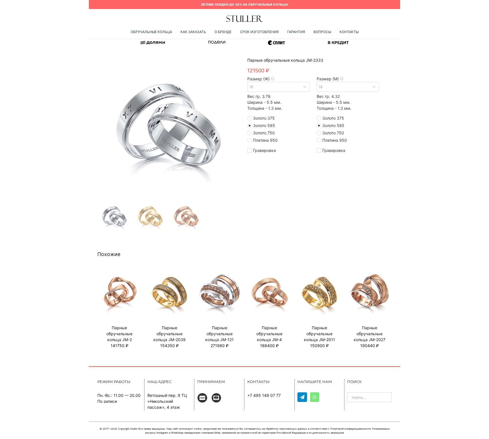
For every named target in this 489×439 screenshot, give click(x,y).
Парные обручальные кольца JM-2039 (169, 333)
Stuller (134, 428)
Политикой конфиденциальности (350, 428)
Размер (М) (328, 78)
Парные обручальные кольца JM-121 (219, 333)
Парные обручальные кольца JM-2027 (369, 333)
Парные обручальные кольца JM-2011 (319, 333)
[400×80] (244, 16)
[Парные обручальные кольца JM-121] (219, 273)
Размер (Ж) (258, 78)
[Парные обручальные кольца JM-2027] (369, 273)
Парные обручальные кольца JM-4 (269, 333)
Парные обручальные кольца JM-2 (119, 333)
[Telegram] (302, 397)
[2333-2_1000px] (168, 127)
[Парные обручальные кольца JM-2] (119, 273)
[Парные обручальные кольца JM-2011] (319, 273)
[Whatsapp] (314, 397)
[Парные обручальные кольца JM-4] (269, 273)
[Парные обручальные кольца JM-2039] (169, 273)
